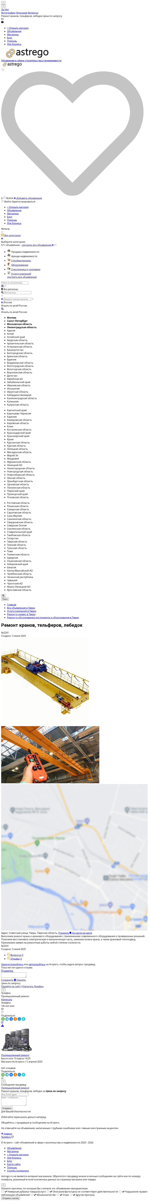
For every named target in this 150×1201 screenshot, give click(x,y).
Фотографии (8, 12)
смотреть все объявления (22, 277)
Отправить (7, 1108)
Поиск (5, 599)
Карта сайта (14, 1164)
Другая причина (85, 1194)
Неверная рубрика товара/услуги (27, 1191)
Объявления (14, 31)
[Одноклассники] (15, 1019)
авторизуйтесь (37, 964)
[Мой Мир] (19, 1019)
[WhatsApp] (3, 1019)
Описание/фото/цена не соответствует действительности (86, 1191)
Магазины (13, 34)
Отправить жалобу (10, 1198)
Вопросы (33, 12)
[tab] (15, 955)
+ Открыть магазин (18, 28)
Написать (28, 986)
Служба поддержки (18, 1170)
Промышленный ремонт (15, 1055)
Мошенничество (46, 1194)
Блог (9, 37)
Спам (66, 1194)
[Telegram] (7, 1019)
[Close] (3, 6)
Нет (7, 9)
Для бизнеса (14, 44)
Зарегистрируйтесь (12, 964)
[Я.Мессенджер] (23, 1019)
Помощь (12, 41)
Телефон (39, 986)
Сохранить (7, 980)
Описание (21, 12)
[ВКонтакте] (11, 1019)
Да (3, 9)
